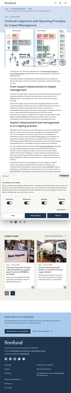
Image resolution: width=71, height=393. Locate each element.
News (30, 8)
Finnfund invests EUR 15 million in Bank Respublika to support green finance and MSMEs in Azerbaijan (18, 271)
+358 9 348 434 (24, 354)
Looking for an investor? (45, 365)
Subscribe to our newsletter (17, 331)
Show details (61, 210)
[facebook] (15, 222)
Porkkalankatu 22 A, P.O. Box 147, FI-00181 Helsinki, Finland (27, 351)
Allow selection (35, 215)
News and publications (18, 8)
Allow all (58, 215)
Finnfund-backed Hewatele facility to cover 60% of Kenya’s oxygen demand (50, 270)
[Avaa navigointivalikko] (65, 3)
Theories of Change (46, 146)
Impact (7, 369)
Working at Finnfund (44, 369)
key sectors (42, 137)
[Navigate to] (6, 359)
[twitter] (20, 222)
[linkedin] (11, 222)
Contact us (8, 383)
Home (6, 8)
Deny (13, 215)
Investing (8, 365)
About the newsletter (41, 331)
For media (8, 388)
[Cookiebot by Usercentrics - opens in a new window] (61, 176)
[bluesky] (24, 222)
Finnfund (8, 373)
